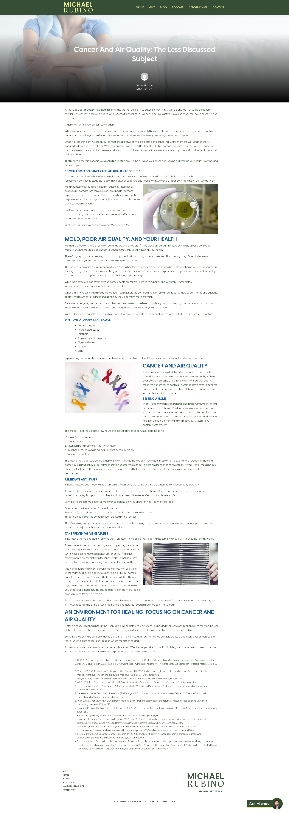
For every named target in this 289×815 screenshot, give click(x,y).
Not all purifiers (86, 585)
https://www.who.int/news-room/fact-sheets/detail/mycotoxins (165, 682)
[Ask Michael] (277, 804)
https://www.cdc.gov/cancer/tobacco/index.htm (191, 660)
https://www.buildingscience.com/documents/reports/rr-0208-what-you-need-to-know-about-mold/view (142, 730)
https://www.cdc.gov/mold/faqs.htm (106, 697)
